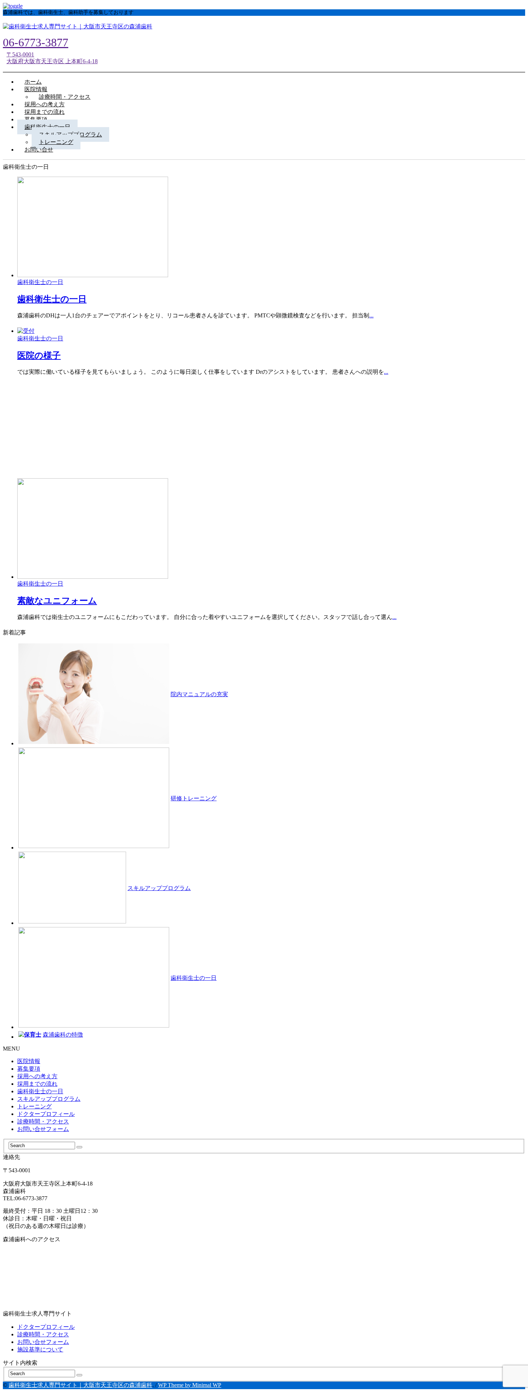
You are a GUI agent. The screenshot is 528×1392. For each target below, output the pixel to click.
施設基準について (40, 1349)
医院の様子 (39, 355)
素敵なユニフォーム (57, 600)
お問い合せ (38, 149)
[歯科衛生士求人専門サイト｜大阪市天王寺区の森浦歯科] (77, 26)
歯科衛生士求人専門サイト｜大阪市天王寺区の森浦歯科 (80, 1385)
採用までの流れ (37, 1084)
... (371, 315)
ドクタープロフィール (46, 1114)
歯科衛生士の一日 (40, 282)
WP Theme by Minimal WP (189, 1385)
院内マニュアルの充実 (199, 694)
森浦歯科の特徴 (63, 1035)
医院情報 (28, 1061)
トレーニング (34, 1106)
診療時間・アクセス (43, 1121)
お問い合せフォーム (43, 1129)
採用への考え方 (37, 1076)
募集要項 (28, 1069)
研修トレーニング (194, 798)
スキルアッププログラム (159, 888)
